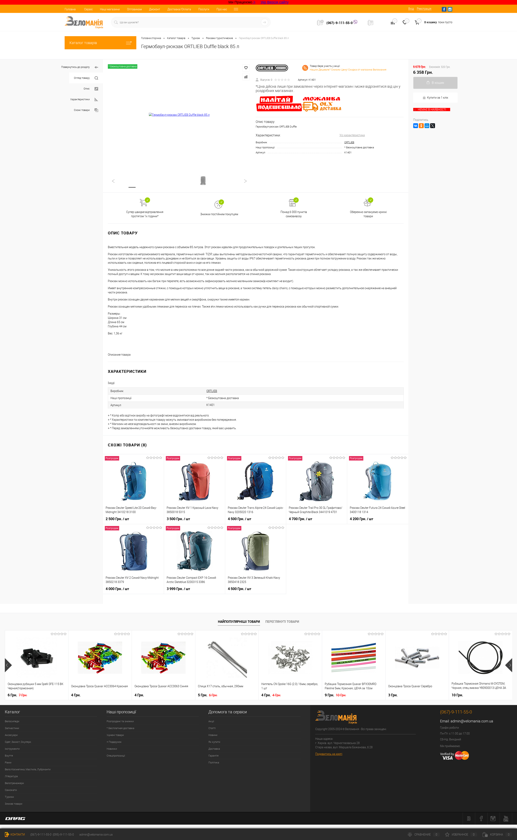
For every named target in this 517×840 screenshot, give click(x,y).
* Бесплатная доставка (120, 728)
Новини (212, 735)
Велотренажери (14, 783)
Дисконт (154, 9)
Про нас (221, 9)
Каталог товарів (83, 43)
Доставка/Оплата (179, 9)
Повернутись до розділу (75, 67)
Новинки (112, 748)
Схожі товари (82, 110)
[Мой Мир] (427, 125)
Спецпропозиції (116, 755)
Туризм (9, 796)
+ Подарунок (114, 741)
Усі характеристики (352, 135)
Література (11, 776)
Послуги (203, 9)
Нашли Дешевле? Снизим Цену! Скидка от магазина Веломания (348, 69)
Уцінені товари (115, 735)
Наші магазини (110, 9)
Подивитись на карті (328, 754)
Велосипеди (12, 721)
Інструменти (12, 748)
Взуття (9, 755)
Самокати (11, 790)
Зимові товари (13, 803)
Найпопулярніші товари (239, 621)
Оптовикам (134, 9)
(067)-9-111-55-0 (339, 23)
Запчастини (12, 728)
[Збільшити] (179, 115)
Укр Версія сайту (275, 2)
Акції (211, 721)
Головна (70, 9)
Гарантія (213, 755)
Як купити (214, 741)
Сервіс (88, 9)
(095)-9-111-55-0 (63, 834)
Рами (8, 762)
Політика (213, 762)
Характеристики (80, 99)
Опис (87, 88)
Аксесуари (11, 735)
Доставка (214, 748)
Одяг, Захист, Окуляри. (18, 741)
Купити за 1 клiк (437, 97)
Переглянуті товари (282, 621)
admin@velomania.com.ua (472, 721)
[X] (432, 125)
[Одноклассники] (421, 125)
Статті (212, 728)
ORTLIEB (349, 142)
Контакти (17, 834)
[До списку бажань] (246, 68)
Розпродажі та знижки (120, 721)
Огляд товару (82, 77)
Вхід (411, 8)
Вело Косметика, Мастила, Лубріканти (27, 769)
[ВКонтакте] (415, 125)
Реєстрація (424, 8)
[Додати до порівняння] (246, 76)
